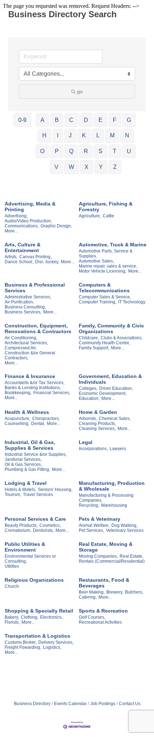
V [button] (56, 167)
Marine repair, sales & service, (108, 266)
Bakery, (12, 617)
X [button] (86, 167)
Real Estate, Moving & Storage (106, 547)
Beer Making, (92, 592)
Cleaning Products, (97, 423)
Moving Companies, (98, 556)
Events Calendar (70, 703)
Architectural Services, (26, 342)
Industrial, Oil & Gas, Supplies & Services (30, 445)
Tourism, (13, 494)
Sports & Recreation (103, 611)
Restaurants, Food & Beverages (104, 583)
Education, (89, 398)
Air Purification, (19, 301)
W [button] (71, 167)
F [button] (114, 120)
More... (11, 230)
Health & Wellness (27, 412)
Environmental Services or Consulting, (30, 559)
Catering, (88, 597)
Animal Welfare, (94, 525)
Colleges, (88, 388)
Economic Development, (102, 393)
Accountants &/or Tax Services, (34, 382)
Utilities (12, 566)
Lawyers (118, 448)
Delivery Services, (55, 642)
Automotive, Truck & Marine (112, 244)
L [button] (98, 135)
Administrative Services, (28, 296)
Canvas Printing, (35, 256)
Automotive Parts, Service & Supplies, (106, 254)
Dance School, (19, 261)
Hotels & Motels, (20, 489)
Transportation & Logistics (37, 636)
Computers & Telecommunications (104, 287)
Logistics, (52, 647)
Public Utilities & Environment (25, 547)
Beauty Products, (21, 525)
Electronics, (51, 617)
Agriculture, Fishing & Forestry (106, 206)
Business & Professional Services (35, 287)
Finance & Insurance (30, 376)
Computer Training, (97, 301)
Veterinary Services (125, 530)
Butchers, (134, 592)
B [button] (57, 120)
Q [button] (71, 151)
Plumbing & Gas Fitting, (27, 469)
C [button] (71, 120)
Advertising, (16, 215)
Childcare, (89, 337)
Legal (85, 442)
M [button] (112, 135)
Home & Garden (98, 412)
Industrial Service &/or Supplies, (36, 454)
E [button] (100, 120)
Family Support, (94, 347)
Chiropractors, (46, 418)
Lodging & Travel (26, 483)
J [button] (70, 135)
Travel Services (38, 494)
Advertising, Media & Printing (30, 206)
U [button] (129, 151)
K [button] (84, 135)
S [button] (100, 151)
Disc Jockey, (47, 261)
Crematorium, (18, 530)
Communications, (22, 225)
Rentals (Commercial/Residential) (112, 561)
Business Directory (32, 703)
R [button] (86, 151)
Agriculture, (90, 215)
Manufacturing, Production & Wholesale (112, 486)
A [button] (42, 120)
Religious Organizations (34, 580)
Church (12, 586)
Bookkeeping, (18, 392)
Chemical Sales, (115, 418)
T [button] (114, 151)
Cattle (108, 215)
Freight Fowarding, (23, 647)
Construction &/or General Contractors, (30, 355)
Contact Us (129, 703)
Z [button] (115, 167)
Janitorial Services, (23, 459)
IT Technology (131, 301)
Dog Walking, (124, 525)
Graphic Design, (56, 225)
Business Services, (23, 312)
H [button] (44, 135)
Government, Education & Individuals (110, 379)
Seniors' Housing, (55, 489)
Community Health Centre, (104, 342)
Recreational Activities (100, 622)
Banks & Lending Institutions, (33, 387)
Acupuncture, (17, 418)
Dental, (38, 423)
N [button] (127, 135)
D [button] (86, 120)
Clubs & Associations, (122, 337)
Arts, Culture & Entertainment (22, 247)
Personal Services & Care (35, 519)
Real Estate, (131, 556)
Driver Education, (116, 388)
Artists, (11, 256)
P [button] (57, 151)
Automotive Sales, (96, 261)
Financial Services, (51, 392)
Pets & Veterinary (99, 519)
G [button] (129, 120)
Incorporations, (93, 448)
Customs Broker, (21, 642)
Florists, (12, 622)
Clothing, (29, 617)
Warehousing (114, 505)
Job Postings (102, 703)
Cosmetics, (50, 525)
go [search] (80, 91)
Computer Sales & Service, (105, 296)
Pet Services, (91, 530)
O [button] (42, 151)
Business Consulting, (25, 307)
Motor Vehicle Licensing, (102, 271)
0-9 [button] (22, 120)
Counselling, (17, 423)
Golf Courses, (92, 617)
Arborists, (88, 418)
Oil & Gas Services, (23, 464)
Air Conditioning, (21, 337)
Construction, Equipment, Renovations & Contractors (38, 328)
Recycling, (89, 505)
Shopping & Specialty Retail (39, 611)
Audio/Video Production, (28, 220)
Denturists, (43, 530)
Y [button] (101, 167)
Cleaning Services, (97, 428)
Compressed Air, (21, 347)
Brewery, (114, 592)
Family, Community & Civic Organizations (111, 328)
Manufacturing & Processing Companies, (106, 498)
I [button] (57, 135)
